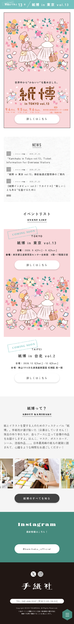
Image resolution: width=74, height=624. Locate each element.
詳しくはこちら (37, 119)
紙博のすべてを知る (36, 498)
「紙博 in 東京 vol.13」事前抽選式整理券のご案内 (35, 174)
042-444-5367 (40, 601)
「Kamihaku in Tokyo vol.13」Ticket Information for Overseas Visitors (29, 160)
